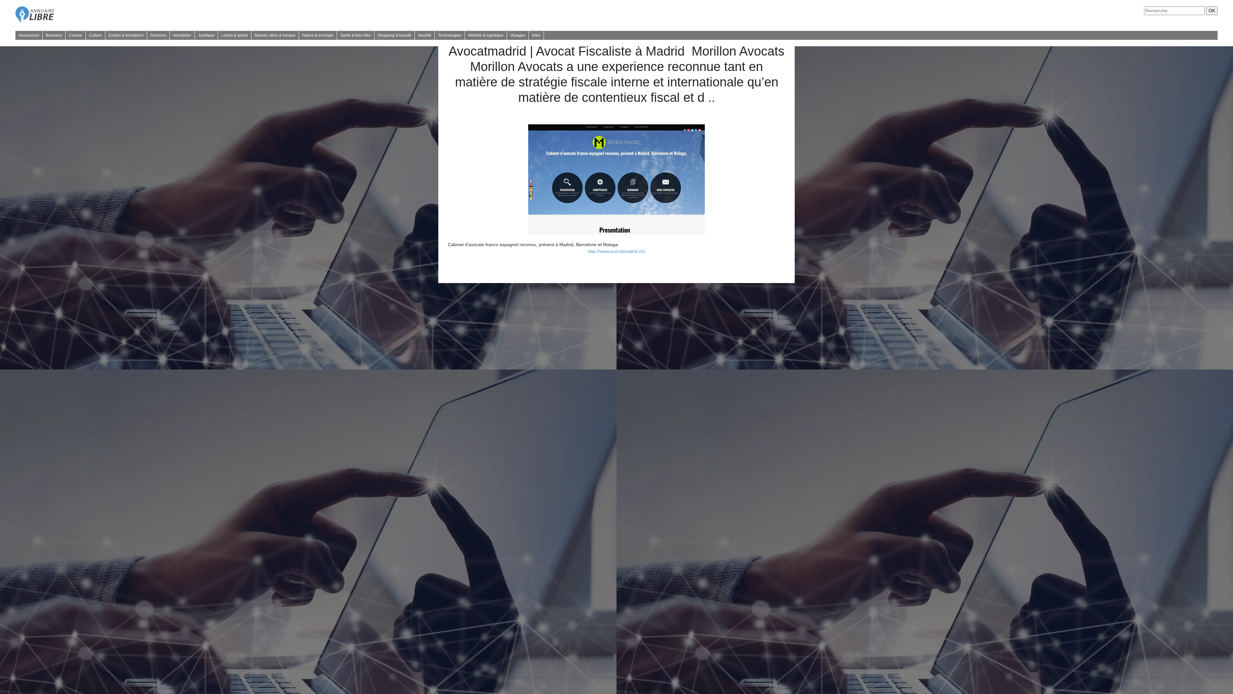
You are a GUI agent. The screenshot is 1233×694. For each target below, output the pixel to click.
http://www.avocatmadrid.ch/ (616, 251)
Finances (158, 35)
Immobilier (182, 35)
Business (54, 35)
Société (424, 35)
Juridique (206, 35)
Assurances (29, 35)
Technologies (449, 35)
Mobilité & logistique (485, 35)
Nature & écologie (318, 35)
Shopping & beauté (394, 35)
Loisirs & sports (234, 35)
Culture (95, 35)
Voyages (517, 35)
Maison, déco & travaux (275, 35)
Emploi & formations (126, 35)
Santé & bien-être (355, 35)
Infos (536, 35)
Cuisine (75, 35)
